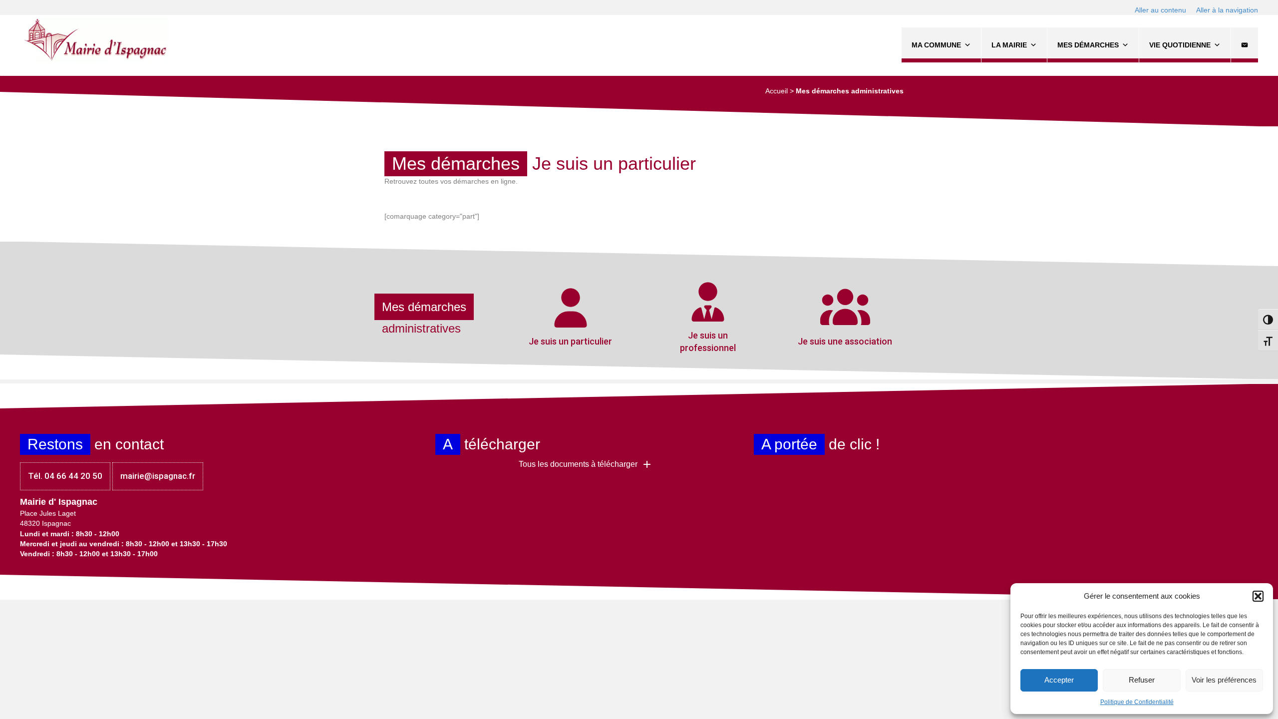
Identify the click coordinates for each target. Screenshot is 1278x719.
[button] (1258, 596)
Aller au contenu (1160, 10)
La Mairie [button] (1009, 45)
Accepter (1059, 680)
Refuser (1142, 680)
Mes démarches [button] (1088, 45)
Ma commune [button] (936, 45)
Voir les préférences (1224, 680)
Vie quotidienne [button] (1180, 45)
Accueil (776, 91)
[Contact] (1244, 44)
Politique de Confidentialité (1137, 702)
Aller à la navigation (1227, 10)
